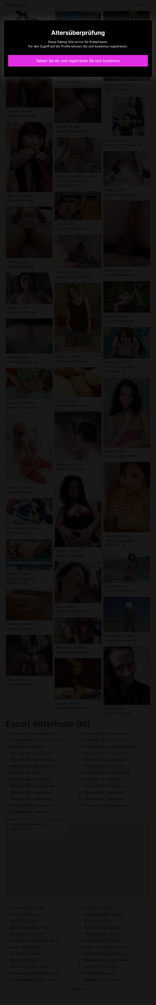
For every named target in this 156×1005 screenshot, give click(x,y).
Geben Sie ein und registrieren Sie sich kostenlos (78, 61)
